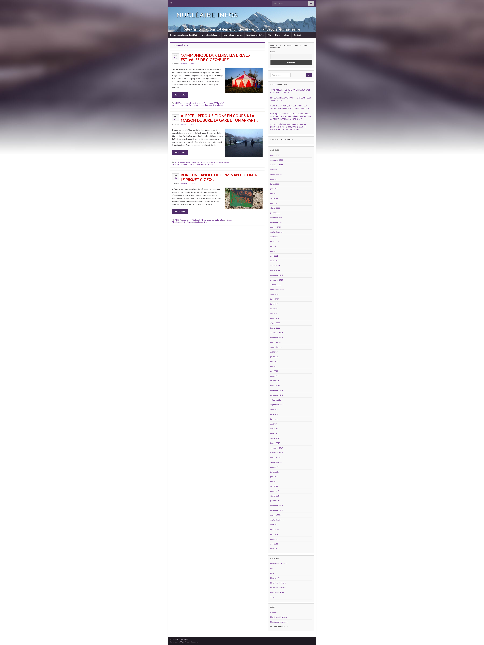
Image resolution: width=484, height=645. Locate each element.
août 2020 (274, 294)
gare (213, 162)
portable (196, 164)
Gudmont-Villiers (199, 220)
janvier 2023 (275, 155)
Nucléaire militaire (255, 35)
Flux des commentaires (279, 622)
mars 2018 (274, 433)
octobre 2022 (275, 169)
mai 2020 (273, 309)
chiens (193, 162)
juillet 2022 (274, 184)
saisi (211, 164)
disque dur (201, 162)
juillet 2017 (274, 472)
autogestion (198, 103)
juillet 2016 (274, 529)
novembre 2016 (276, 510)
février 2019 (275, 381)
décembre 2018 (276, 390)
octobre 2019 (275, 342)
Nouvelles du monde (233, 35)
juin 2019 (274, 361)
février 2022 (275, 208)
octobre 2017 (275, 457)
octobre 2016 (275, 515)
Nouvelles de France (210, 35)
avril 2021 (274, 256)
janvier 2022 (275, 213)
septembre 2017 (276, 462)
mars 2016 (274, 549)
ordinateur (176, 164)
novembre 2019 (276, 337)
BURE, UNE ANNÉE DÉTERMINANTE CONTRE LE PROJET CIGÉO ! (220, 177)
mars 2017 (274, 491)
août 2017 (274, 467)
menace (195, 105)
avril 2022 (274, 198)
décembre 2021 (276, 217)
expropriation (177, 105)
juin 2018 (274, 419)
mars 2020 (274, 318)
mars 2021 (274, 261)
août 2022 (274, 179)
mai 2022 (273, 193)
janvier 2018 (275, 443)
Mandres (175, 222)
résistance (205, 164)
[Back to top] (478, 639)
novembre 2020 (276, 280)
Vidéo (287, 35)
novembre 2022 (276, 165)
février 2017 (275, 496)
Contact (297, 35)
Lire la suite (180, 95)
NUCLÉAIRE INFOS (207, 15)
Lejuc (209, 220)
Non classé (274, 578)
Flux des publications (278, 617)
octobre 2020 (275, 285)
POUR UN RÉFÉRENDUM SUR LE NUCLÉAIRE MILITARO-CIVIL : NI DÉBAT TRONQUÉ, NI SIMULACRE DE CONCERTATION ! (288, 127)
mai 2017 (273, 481)
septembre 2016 (276, 520)
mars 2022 (274, 203)
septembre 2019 (276, 347)
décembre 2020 (276, 275)
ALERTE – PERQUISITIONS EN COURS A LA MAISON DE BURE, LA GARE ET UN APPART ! (219, 117)
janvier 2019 (275, 385)
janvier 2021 (275, 270)
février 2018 (275, 438)
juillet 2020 (274, 299)
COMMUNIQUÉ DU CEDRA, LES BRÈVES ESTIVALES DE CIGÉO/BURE (215, 57)
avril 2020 (274, 313)
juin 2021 (274, 246)
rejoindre (220, 105)
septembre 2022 (276, 174)
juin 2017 (274, 477)
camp (211, 103)
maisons (228, 220)
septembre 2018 (276, 405)
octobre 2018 (275, 400)
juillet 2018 (274, 414)
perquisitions (187, 164)
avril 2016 (274, 544)
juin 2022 (274, 189)
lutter (222, 220)
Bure (206, 103)
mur (191, 222)
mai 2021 (273, 251)
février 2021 (275, 265)
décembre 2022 (276, 160)
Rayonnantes (210, 105)
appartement (180, 162)
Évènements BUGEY (278, 564)
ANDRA (178, 103)
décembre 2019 (276, 333)
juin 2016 (274, 534)
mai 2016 (273, 539)
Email (272, 52)
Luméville (187, 105)
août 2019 (274, 352)
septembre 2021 (276, 232)
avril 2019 (274, 371)
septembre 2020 (276, 289)
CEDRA (217, 103)
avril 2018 (274, 429)
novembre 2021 (276, 222)
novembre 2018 (276, 395)
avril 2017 (274, 486)
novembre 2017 (276, 453)
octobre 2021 (275, 227)
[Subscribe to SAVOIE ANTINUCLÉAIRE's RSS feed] (171, 3)
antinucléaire (187, 103)
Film (269, 35)
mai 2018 (273, 424)
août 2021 (274, 237)
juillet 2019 (274, 357)
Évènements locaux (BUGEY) (183, 35)
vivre (205, 222)
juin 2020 (274, 304)
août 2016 (274, 525)
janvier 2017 (275, 501)
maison (226, 162)
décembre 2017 (276, 448)
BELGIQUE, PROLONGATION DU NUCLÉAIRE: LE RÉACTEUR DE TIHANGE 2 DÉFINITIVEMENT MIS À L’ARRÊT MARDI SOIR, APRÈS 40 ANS (290, 116)
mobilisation (185, 222)
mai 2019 (273, 366)
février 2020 (275, 323)
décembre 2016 (276, 505)
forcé (208, 162)
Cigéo (222, 103)
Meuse (201, 105)
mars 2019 (274, 376)
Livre (277, 35)
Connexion (274, 612)
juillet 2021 (274, 241)
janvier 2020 (275, 328)
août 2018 (274, 409)
